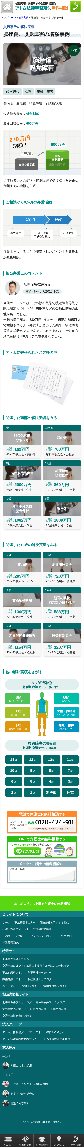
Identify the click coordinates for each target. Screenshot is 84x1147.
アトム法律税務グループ (17, 1032)
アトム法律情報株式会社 (50, 1032)
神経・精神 (66, 726)
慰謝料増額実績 (42, 929)
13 (32, 759)
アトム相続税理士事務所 (55, 1038)
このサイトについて (14, 935)
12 (51, 759)
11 (70, 759)
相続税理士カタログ (40, 979)
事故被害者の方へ (25, 922)
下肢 (18, 726)
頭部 (18, 698)
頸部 (66, 698)
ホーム (6, 922)
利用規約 (66, 935)
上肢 (18, 712)
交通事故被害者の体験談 (17, 1015)
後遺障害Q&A (10, 942)
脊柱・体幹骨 (66, 712)
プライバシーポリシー (43, 935)
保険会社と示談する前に (54, 922)
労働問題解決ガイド (55, 985)
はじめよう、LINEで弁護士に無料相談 (42, 903)
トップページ (8, 17)
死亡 (70, 792)
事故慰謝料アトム (13, 972)
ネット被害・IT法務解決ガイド (20, 985)
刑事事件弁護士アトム (15, 959)
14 (13, 759)
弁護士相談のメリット (15, 929)
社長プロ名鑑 (38, 1009)
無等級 (51, 792)
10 (13, 770)
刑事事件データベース (41, 972)
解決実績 (23, 17)
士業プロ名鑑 (58, 1009)
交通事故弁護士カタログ (50, 1002)
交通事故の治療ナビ (14, 1009)
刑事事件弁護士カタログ (17, 1002)
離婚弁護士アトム (13, 979)
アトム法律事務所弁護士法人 (19, 1038)
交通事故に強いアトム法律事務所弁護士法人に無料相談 (35, 965)
